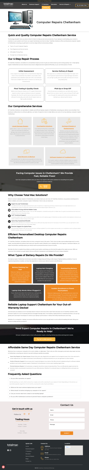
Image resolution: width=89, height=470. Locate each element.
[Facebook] (8, 450)
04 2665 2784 (55, 459)
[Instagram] (10, 450)
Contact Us (46, 7)
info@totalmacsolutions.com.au (53, 454)
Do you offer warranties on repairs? (21, 378)
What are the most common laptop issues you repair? (26, 387)
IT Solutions (45, 4)
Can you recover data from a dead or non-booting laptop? (27, 393)
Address (47, 446)
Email (46, 452)
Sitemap (51, 468)
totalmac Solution (44, 468)
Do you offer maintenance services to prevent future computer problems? (32, 396)
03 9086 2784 (48, 459)
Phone (47, 457)
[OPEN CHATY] (3, 467)
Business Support (34, 4)
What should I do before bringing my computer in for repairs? (28, 390)
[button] (44, 378)
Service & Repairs (64, 4)
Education (54, 4)
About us (24, 4)
